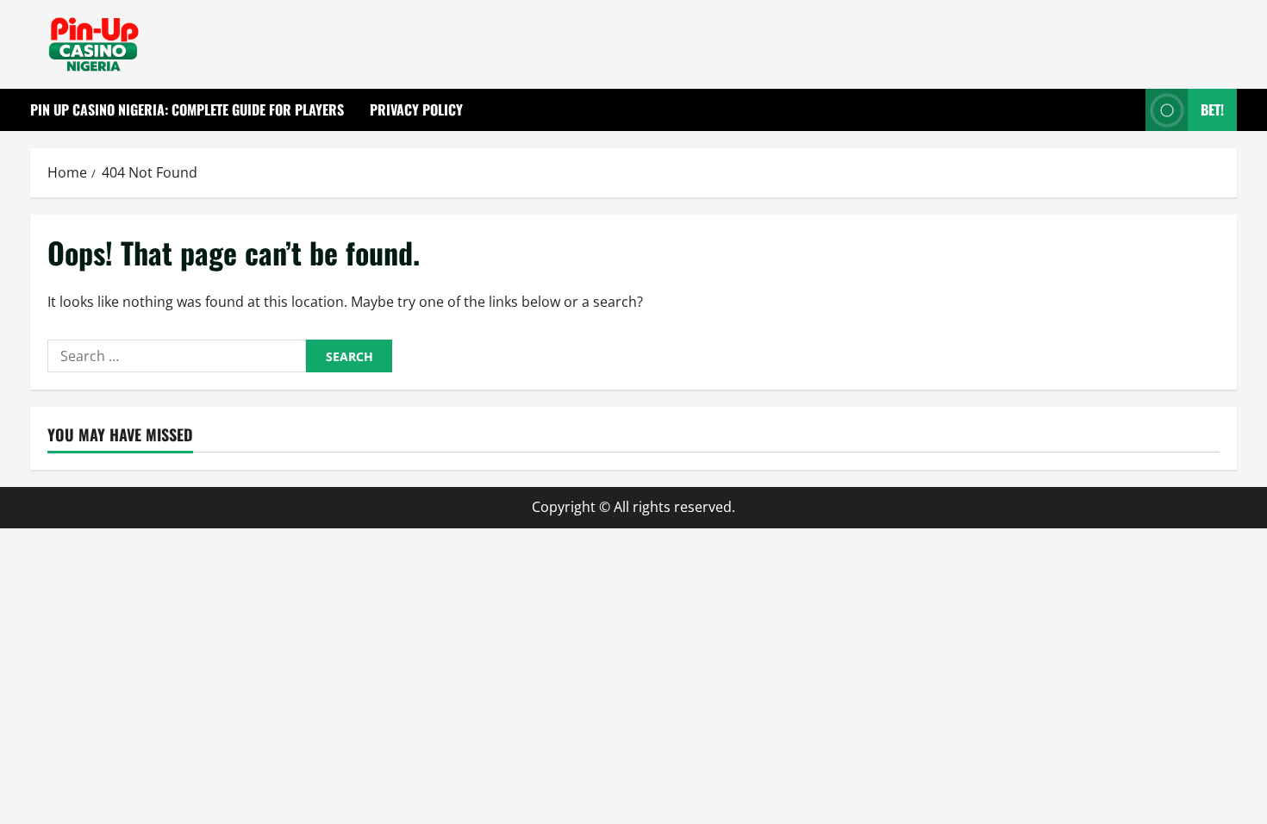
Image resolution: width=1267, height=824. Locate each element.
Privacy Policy (416, 109)
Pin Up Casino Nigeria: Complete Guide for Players (187, 109)
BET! (1212, 109)
